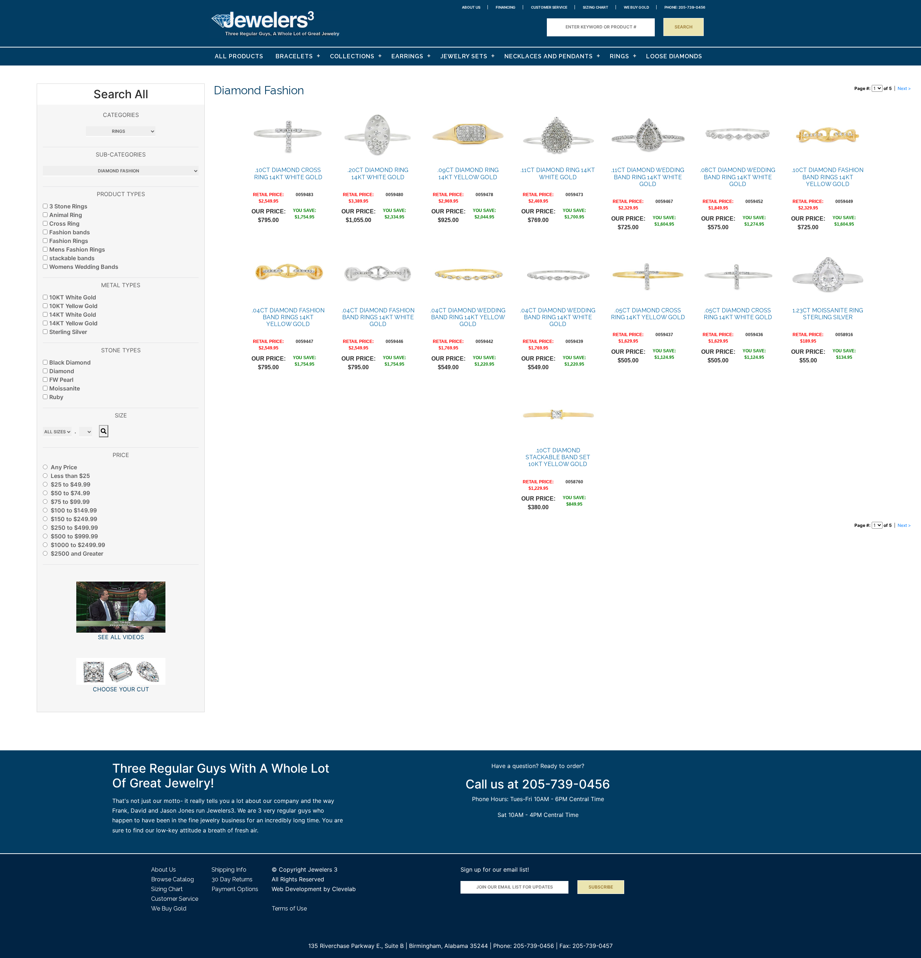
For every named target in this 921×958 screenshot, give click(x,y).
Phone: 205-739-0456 (523, 945)
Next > (904, 88)
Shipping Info (229, 869)
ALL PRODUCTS (239, 56)
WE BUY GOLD (636, 7)
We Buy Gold (168, 908)
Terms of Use (289, 908)
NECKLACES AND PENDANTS (548, 56)
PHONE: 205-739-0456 (684, 7)
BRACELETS (294, 56)
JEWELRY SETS (463, 56)
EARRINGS (407, 56)
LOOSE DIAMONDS (674, 56)
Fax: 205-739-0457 (586, 945)
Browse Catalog (172, 879)
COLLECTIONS (352, 56)
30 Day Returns (232, 879)
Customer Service (549, 7)
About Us (471, 7)
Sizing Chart (595, 7)
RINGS (619, 56)
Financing (506, 7)
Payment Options (235, 889)
